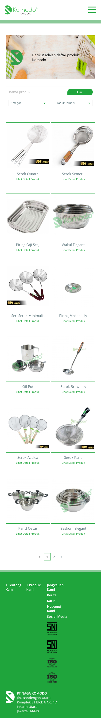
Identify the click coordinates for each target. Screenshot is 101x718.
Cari (80, 92)
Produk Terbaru (65, 103)
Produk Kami (33, 587)
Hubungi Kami (54, 608)
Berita (52, 595)
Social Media (57, 616)
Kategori (16, 103)
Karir (51, 600)
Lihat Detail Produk (27, 179)
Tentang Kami (13, 587)
